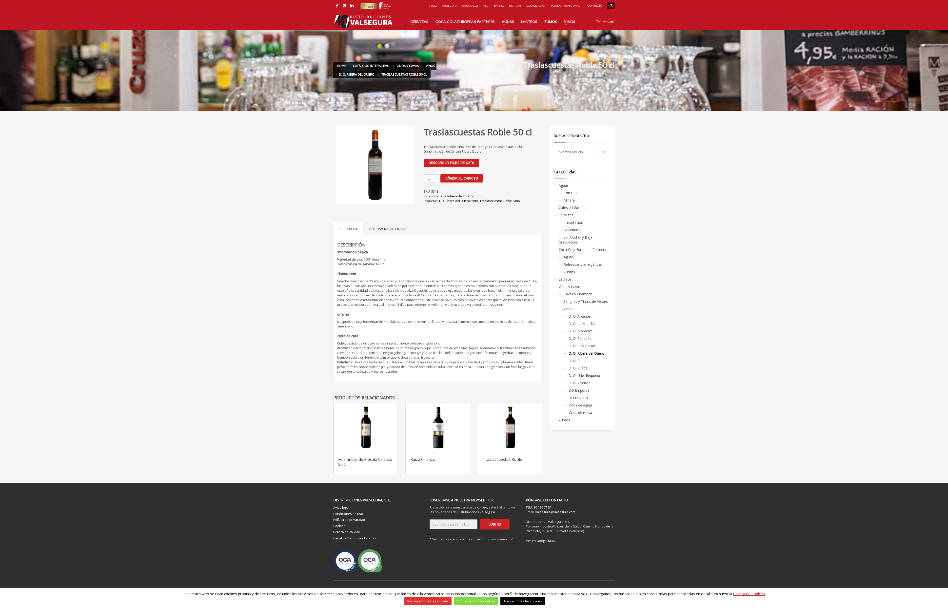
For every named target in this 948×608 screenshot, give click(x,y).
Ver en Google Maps (541, 540)
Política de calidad (346, 532)
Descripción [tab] (348, 229)
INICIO (433, 5)
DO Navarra (578, 397)
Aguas (564, 185)
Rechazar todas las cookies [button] (428, 601)
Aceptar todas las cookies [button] (522, 601)
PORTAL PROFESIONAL (565, 5)
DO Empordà (579, 390)
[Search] (604, 152)
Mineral (569, 200)
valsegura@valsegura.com (555, 512)
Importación (573, 222)
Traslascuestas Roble (496, 201)
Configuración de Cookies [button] (476, 601)
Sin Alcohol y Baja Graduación (575, 239)
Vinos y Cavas (570, 286)
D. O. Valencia (580, 383)
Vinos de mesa (580, 412)
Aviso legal (341, 507)
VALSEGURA (449, 5)
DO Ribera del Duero (454, 201)
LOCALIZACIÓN (536, 5)
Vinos (568, 308)
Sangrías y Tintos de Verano (586, 301)
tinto (475, 201)
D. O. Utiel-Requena (584, 375)
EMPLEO (499, 5)
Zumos (569, 271)
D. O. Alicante (579, 316)
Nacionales (572, 229)
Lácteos (565, 279)
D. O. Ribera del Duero (456, 196)
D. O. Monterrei (581, 331)
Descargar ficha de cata (451, 163)
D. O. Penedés (580, 338)
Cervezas (566, 215)
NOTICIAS (515, 5)
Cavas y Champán (578, 294)
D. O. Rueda (578, 368)
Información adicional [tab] (387, 228)
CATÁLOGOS (470, 5)
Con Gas (570, 192)
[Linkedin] (352, 5)
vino (517, 201)
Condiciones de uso (348, 513)
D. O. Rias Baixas (582, 346)
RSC (486, 5)
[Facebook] (337, 5)
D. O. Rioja (577, 360)
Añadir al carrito (461, 178)
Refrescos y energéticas (583, 264)
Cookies (339, 526)
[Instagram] (344, 5)
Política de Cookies (749, 593)
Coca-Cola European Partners (582, 249)
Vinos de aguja (580, 405)
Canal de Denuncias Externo (354, 538)
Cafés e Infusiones (573, 207)
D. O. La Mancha (582, 323)
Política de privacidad (349, 519)
